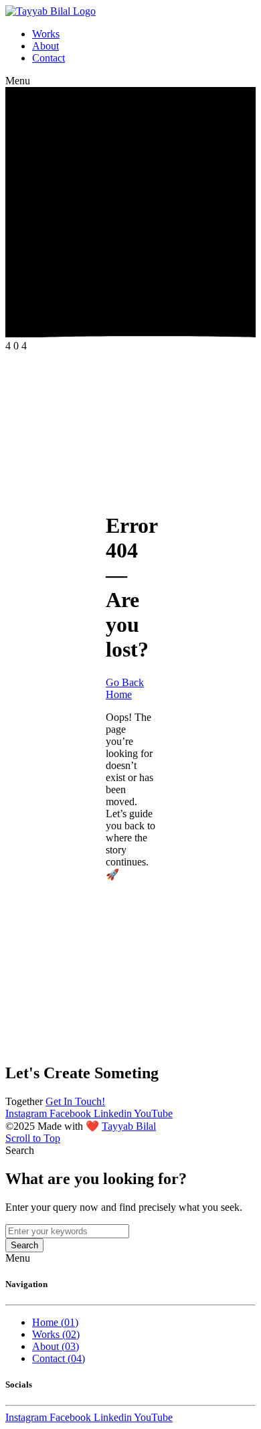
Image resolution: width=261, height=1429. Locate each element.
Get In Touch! (75, 1101)
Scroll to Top (32, 1138)
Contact (48, 58)
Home (55, 1322)
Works (46, 33)
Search (24, 1245)
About (45, 46)
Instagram (27, 1113)
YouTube (153, 1113)
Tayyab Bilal (129, 1126)
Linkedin (114, 1113)
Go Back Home (125, 688)
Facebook (72, 1113)
